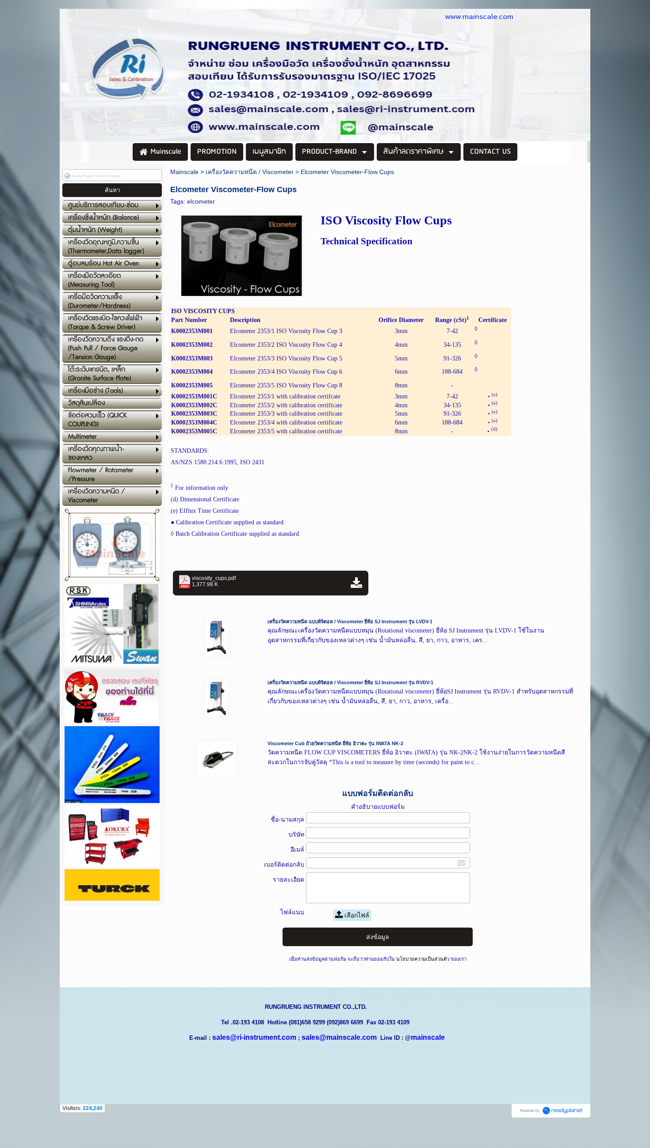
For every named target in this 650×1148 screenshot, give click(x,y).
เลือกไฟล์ (356, 915)
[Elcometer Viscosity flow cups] (242, 254)
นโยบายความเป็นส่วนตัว (423, 959)
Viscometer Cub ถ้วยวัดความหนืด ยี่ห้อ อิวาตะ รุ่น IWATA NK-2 (335, 743)
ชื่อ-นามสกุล (287, 819)
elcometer (201, 201)
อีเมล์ (297, 849)
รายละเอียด (288, 879)
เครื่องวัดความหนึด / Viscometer (250, 171)
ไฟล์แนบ (292, 912)
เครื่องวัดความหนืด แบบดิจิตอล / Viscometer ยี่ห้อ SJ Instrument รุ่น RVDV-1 (350, 682)
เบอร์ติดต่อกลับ (284, 864)
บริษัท (296, 834)
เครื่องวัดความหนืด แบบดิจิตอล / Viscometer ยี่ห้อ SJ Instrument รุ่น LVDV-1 (350, 621)
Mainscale (184, 171)
